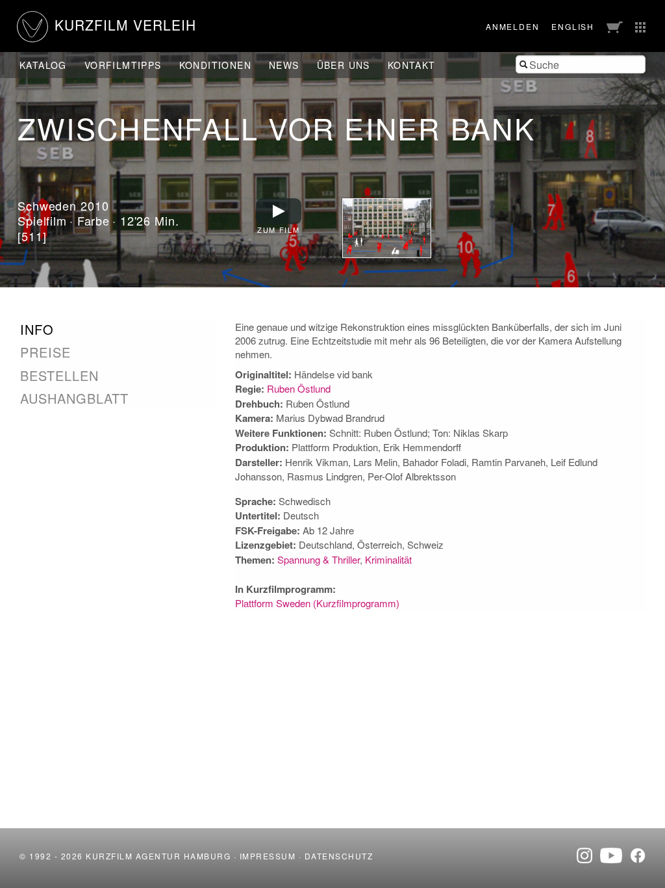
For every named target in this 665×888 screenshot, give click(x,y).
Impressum (268, 855)
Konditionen (215, 65)
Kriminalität (388, 559)
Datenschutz (339, 855)
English (572, 26)
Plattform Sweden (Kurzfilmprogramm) (317, 603)
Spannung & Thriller (318, 559)
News (284, 65)
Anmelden (512, 26)
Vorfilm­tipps (123, 65)
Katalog (43, 65)
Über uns (343, 65)
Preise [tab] (45, 352)
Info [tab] (37, 329)
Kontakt (412, 65)
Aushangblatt (74, 398)
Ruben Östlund (299, 388)
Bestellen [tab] (59, 376)
